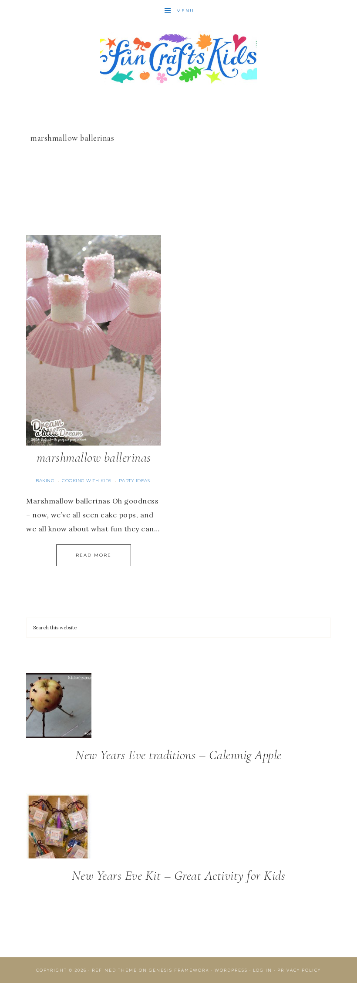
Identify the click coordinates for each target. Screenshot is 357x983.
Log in (262, 970)
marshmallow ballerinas (94, 457)
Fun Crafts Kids (178, 57)
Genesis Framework (179, 970)
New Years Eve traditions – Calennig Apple (178, 755)
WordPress (231, 970)
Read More (93, 555)
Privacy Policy (299, 970)
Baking (45, 480)
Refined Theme (114, 970)
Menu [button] (185, 11)
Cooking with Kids (86, 480)
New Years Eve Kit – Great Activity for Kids (179, 876)
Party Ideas (134, 480)
